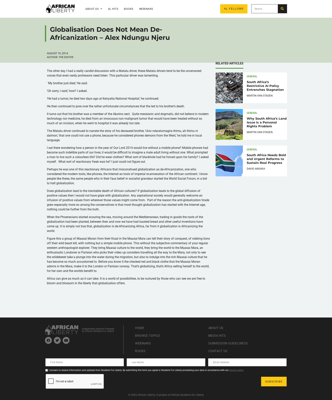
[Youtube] (66, 340)
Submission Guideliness (228, 343)
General (252, 76)
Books (128, 8)
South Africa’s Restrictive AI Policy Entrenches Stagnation (265, 86)
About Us (215, 328)
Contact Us (217, 351)
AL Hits (113, 8)
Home (139, 328)
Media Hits (217, 336)
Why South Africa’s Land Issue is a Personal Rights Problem (267, 122)
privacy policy (236, 370)
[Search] (282, 8)
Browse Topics (147, 336)
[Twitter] (57, 340)
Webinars (146, 8)
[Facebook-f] (48, 340)
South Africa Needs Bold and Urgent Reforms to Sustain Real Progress (266, 159)
